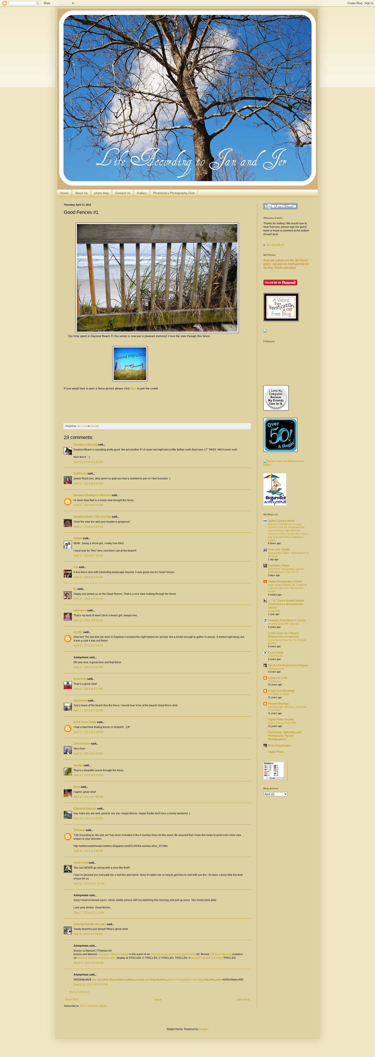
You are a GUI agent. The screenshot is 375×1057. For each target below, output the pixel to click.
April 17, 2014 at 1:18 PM (88, 645)
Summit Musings (278, 703)
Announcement (276, 668)
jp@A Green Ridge (85, 722)
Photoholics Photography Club (174, 193)
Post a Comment (79, 992)
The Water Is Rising (278, 694)
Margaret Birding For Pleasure (92, 495)
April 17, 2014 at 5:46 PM (88, 753)
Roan (77, 786)
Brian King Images (279, 745)
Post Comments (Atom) (93, 1005)
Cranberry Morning (85, 444)
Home (64, 193)
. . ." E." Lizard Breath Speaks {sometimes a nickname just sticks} (286, 604)
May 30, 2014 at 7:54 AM (88, 934)
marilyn (78, 765)
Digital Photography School (284, 581)
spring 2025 (274, 611)
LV (75, 588)
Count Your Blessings (281, 690)
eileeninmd (80, 700)
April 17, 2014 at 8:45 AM (88, 620)
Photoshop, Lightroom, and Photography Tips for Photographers (284, 736)
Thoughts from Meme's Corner (287, 620)
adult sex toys (175, 979)
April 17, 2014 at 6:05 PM (88, 775)
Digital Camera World (281, 520)
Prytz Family (275, 652)
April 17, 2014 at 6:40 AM (88, 483)
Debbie (78, 538)
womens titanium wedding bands (96, 957)
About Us (81, 193)
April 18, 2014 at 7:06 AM (88, 796)
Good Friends (275, 656)
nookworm (80, 610)
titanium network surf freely (207, 957)
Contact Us (122, 193)
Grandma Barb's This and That (92, 516)
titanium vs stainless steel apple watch (173, 954)
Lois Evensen (82, 743)
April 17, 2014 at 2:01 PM (88, 667)
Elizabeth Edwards (85, 808)
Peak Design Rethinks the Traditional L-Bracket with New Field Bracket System (287, 588)
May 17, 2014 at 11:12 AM (89, 912)
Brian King (80, 678)
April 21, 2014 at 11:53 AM (89, 883)
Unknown (79, 830)
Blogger (203, 1029)
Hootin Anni (81, 862)
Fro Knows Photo (278, 565)
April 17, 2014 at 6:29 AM (88, 462)
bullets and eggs (193, 979)
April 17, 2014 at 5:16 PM (88, 710)
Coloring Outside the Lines (90, 924)
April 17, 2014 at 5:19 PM (88, 732)
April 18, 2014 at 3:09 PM (88, 818)
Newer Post (72, 999)
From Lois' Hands (279, 549)
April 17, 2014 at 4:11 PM (88, 688)
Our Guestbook (276, 244)
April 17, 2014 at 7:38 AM (88, 555)
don (76, 567)
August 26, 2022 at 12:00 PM (90, 984)
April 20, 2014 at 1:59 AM (88, 851)
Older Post (243, 999)
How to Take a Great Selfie (282, 722)
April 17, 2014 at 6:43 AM (88, 505)
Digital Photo (276, 751)
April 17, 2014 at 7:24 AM (88, 526)
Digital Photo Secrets (281, 719)
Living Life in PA (278, 678)
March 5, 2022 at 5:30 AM (89, 962)
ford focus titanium (220, 954)
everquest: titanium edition (113, 954)
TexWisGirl (80, 473)
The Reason (274, 681)
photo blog (101, 193)
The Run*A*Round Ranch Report (288, 665)
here (133, 388)
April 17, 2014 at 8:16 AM (88, 598)
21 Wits (78, 632)
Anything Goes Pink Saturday (283, 623)
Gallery (142, 193)
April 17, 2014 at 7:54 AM (88, 577)
